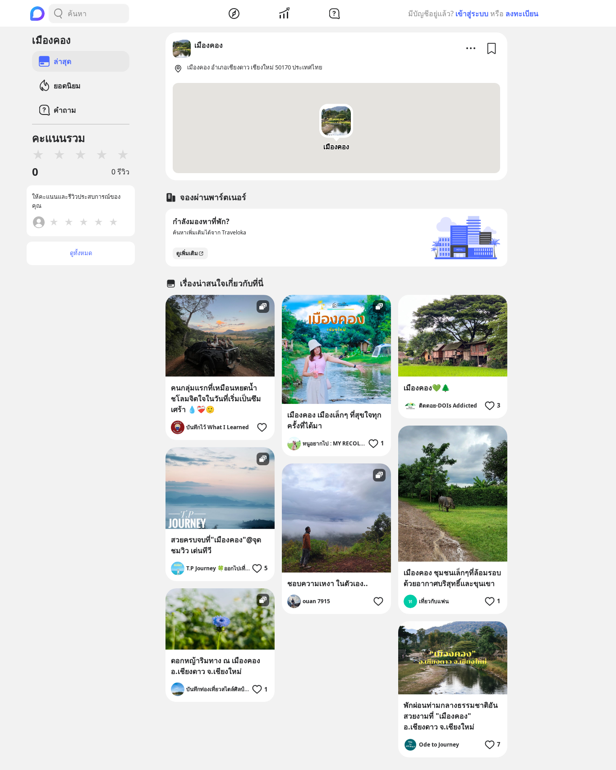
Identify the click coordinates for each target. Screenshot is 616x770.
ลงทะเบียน (522, 13)
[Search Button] (58, 13)
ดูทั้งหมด (81, 253)
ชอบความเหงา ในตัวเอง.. (327, 583)
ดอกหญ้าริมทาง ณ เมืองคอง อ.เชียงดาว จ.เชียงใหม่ (215, 665)
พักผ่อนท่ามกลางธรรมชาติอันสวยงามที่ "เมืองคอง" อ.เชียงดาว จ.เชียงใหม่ (451, 716)
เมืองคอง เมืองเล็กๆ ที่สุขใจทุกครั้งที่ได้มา (334, 420)
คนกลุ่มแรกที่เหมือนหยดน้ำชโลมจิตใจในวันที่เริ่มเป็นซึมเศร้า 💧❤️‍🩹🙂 (216, 398)
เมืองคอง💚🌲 (427, 388)
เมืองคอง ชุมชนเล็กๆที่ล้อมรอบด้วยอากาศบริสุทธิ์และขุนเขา (452, 578)
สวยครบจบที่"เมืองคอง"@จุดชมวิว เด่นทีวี (216, 545)
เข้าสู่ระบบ (471, 13)
